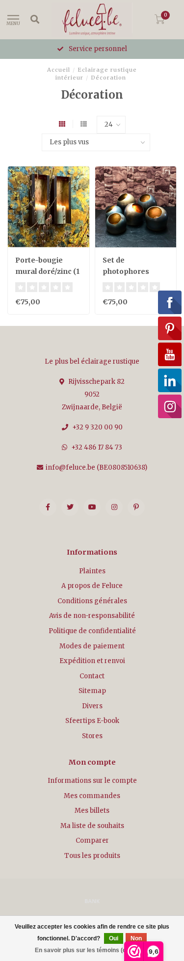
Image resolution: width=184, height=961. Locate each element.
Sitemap (92, 691)
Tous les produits (92, 856)
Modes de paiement (92, 646)
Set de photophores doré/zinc (126, 271)
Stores (92, 736)
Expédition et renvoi (92, 661)
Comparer (92, 840)
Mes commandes (92, 796)
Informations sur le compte (92, 780)
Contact (92, 676)
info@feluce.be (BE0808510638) (96, 467)
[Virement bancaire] (92, 900)
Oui (113, 938)
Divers (92, 706)
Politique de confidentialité (92, 631)
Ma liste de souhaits (92, 826)
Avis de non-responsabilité (92, 616)
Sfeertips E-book (92, 721)
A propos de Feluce (92, 586)
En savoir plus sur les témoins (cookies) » (93, 950)
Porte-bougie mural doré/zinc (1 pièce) (47, 271)
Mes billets (92, 810)
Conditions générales (92, 601)
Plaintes (92, 571)
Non (136, 938)
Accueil (58, 69)
